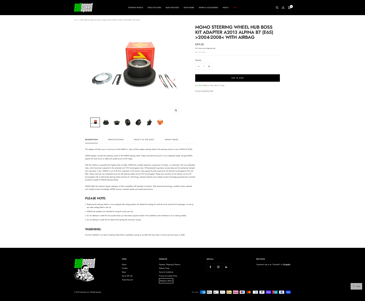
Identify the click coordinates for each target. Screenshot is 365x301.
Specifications (116, 140)
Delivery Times (164, 268)
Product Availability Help (204, 91)
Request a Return (166, 280)
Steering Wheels (135, 7)
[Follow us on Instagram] (218, 267)
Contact (124, 268)
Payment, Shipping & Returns (169, 264)
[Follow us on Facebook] (210, 267)
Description (91, 140)
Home (76, 20)
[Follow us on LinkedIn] (226, 267)
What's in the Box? (144, 140)
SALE (235, 7)
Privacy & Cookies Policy (168, 276)
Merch (226, 7)
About (124, 264)
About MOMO (171, 140)
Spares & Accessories (208, 7)
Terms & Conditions (166, 272)
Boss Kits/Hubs (154, 7)
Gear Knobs (189, 7)
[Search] (277, 7)
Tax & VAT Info (127, 276)
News (124, 272)
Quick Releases (172, 7)
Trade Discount (127, 279)
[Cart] (289, 7)
